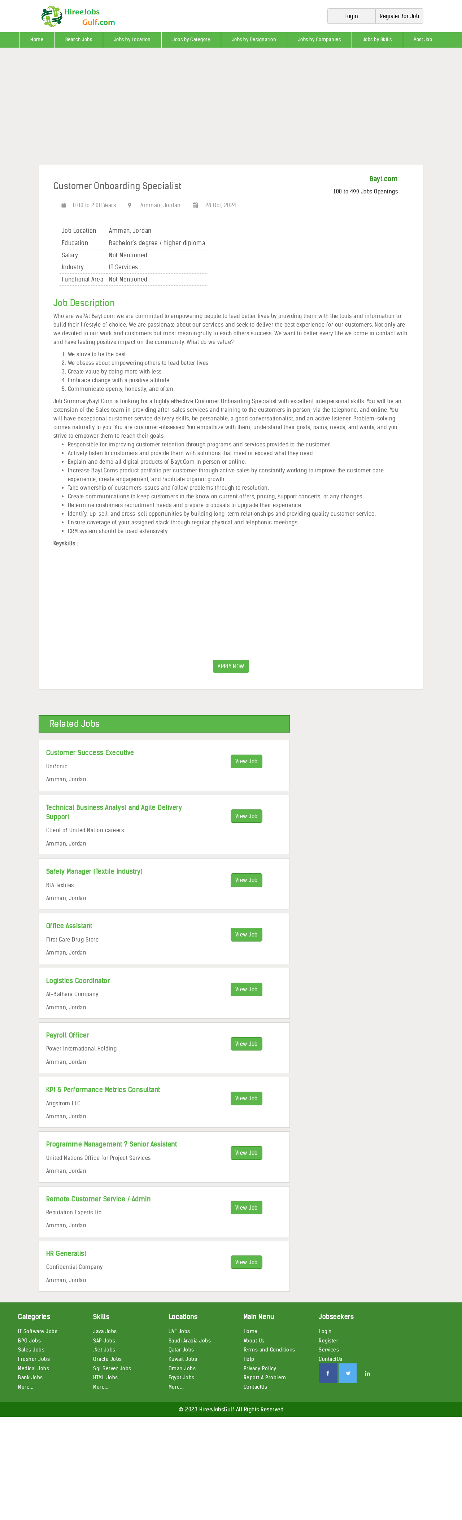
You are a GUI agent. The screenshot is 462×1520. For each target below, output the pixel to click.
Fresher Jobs (34, 1359)
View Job (246, 761)
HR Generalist (66, 1253)
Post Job (423, 39)
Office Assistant (69, 926)
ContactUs (255, 1387)
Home (36, 39)
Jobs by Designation (254, 39)
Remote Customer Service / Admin (98, 1199)
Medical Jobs (33, 1368)
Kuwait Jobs (183, 1359)
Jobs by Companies (319, 39)
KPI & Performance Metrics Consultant (103, 1090)
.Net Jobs (104, 1349)
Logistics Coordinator (78, 981)
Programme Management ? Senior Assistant (111, 1144)
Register (328, 1340)
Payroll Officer (68, 1035)
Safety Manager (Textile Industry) (94, 871)
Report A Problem (265, 1377)
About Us (254, 1340)
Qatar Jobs (181, 1349)
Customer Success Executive (90, 752)
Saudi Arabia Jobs (190, 1340)
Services (329, 1349)
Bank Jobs (30, 1377)
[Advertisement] (216, 109)
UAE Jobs (179, 1331)
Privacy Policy (260, 1368)
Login (325, 1331)
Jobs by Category (191, 39)
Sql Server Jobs (112, 1368)
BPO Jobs (29, 1340)
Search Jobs (78, 39)
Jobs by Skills (377, 39)
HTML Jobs (105, 1377)
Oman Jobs (182, 1368)
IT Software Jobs (37, 1331)
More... (26, 1387)
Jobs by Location (132, 39)
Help (249, 1359)
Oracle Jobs (107, 1359)
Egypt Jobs (182, 1377)
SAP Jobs (104, 1340)
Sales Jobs (31, 1349)
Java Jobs (105, 1331)
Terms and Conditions (269, 1349)
